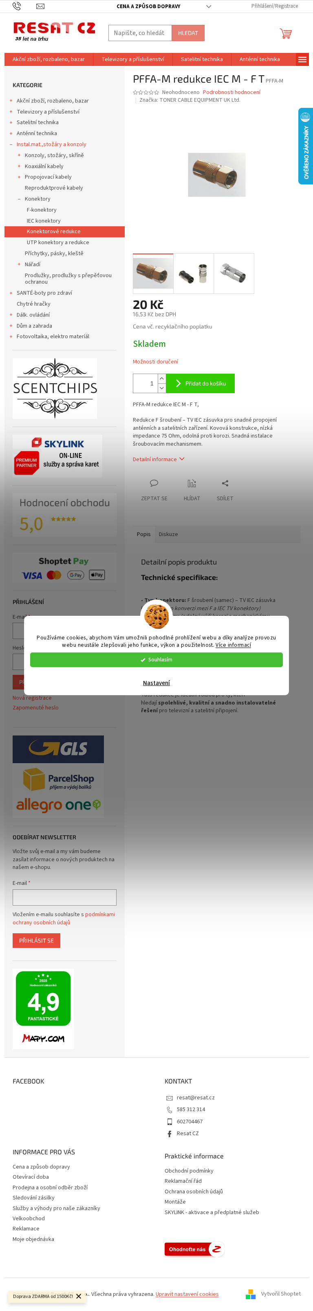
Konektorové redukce (54, 232)
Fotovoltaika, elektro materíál (53, 337)
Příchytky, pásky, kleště (54, 254)
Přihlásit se (36, 940)
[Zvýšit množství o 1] (162, 378)
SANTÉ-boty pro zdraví (44, 293)
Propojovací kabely (48, 177)
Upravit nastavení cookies (187, 1294)
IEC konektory (44, 221)
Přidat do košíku (205, 383)
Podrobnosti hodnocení (231, 92)
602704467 (190, 1122)
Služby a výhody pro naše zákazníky (56, 1208)
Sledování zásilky (34, 1198)
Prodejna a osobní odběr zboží (50, 1188)
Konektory (38, 199)
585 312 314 (191, 1109)
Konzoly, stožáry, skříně (54, 155)
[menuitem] (48, 59)
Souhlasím (160, 659)
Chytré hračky (34, 304)
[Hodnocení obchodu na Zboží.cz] (195, 1249)
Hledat (188, 32)
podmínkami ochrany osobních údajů (64, 918)
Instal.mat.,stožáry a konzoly (51, 144)
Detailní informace (155, 459)
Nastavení (156, 683)
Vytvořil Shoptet (281, 1294)
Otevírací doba (31, 1177)
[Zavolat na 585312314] (25, 6)
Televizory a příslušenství (48, 112)
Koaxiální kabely (44, 166)
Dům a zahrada (34, 326)
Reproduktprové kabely (54, 188)
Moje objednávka (33, 1239)
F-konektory (42, 210)
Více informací (233, 645)
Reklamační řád (183, 1181)
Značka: (189, 100)
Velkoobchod (29, 1219)
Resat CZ (188, 1133)
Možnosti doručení (155, 362)
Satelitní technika (38, 122)
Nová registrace (32, 698)
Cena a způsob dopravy (148, 6)
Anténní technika (37, 133)
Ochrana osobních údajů (194, 1192)
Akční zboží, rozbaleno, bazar (53, 101)
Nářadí (32, 264)
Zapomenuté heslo (36, 708)
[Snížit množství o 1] (162, 388)
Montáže (175, 1202)
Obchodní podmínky (189, 1171)
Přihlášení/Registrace (274, 6)
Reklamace (26, 1229)
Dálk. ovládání (33, 315)
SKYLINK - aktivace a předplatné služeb (212, 1213)
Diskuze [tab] (168, 534)
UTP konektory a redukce (58, 243)
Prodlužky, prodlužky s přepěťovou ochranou (68, 279)
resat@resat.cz (196, 1098)
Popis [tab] (144, 534)
